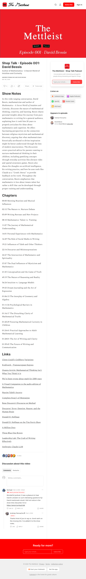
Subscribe (69, 5)
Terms (48, 564)
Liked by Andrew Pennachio (16, 492)
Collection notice (57, 564)
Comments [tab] (7, 470)
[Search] (55, 5)
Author (13, 515)
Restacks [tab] (16, 470)
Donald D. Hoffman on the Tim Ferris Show (21, 422)
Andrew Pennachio (8, 77)
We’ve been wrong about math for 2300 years (22, 378)
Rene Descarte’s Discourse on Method (19, 403)
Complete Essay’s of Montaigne (16, 397)
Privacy (41, 564)
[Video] (4, 31)
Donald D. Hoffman (10, 417)
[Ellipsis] (42, 489)
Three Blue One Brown (12, 433)
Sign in (79, 5)
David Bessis (22, 77)
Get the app (53, 569)
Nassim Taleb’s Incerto (12, 392)
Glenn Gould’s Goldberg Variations (17, 359)
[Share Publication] (60, 5)
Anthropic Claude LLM (12, 446)
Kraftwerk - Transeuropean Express (17, 365)
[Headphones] (4, 36)
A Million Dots (8, 427)
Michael (9, 490)
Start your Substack (37, 569)
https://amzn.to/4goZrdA (16, 505)
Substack (32, 575)
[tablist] (11, 470)
